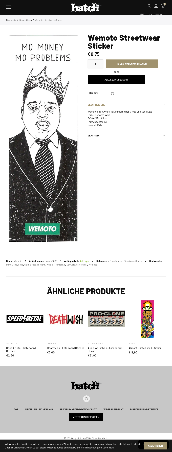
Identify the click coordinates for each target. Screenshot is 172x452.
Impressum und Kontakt (144, 409)
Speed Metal (12, 343)
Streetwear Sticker (133, 261)
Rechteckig (59, 264)
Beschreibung (96, 104)
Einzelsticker (25, 20)
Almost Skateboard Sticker (145, 347)
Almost (132, 343)
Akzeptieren (155, 445)
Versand (93, 135)
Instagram (112, 93)
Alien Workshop (95, 343)
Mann (43, 264)
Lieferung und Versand (39, 409)
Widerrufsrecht (113, 409)
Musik (50, 264)
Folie (20, 264)
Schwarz (71, 264)
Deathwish (52, 343)
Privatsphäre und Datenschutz (78, 409)
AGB (16, 409)
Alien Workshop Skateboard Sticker (105, 349)
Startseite (11, 20)
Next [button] (165, 329)
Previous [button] (6, 329)
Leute (33, 264)
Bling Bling (11, 264)
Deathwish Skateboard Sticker (65, 347)
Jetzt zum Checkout (116, 79)
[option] (43, 138)
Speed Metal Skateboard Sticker (21, 349)
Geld (26, 264)
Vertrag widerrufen (86, 416)
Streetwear (81, 264)
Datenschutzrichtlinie (116, 444)
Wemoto (18, 261)
